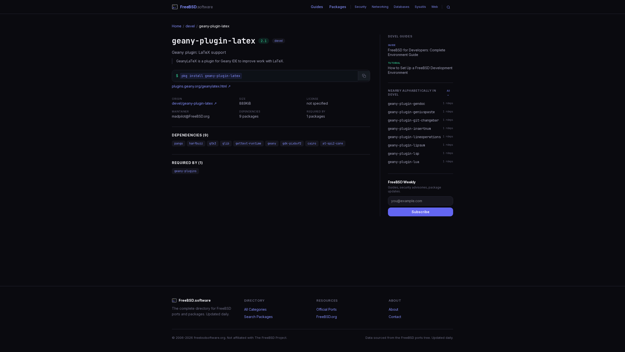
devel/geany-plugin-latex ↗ (194, 103)
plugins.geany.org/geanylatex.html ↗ (201, 86)
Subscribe (420, 212)
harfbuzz (196, 143)
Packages (337, 7)
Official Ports (326, 309)
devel (190, 26)
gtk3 (212, 143)
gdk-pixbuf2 (291, 143)
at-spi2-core (333, 143)
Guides (317, 7)
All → (448, 92)
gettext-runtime (248, 143)
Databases (401, 7)
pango (178, 143)
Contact (395, 317)
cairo (312, 143)
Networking (380, 7)
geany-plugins (185, 171)
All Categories (255, 309)
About (393, 309)
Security (360, 7)
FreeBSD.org (326, 317)
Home (176, 26)
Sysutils (420, 7)
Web (434, 7)
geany (272, 143)
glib (225, 143)
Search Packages (258, 317)
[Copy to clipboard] (364, 76)
